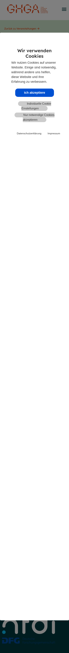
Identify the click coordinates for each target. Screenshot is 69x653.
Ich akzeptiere (34, 92)
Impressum (54, 133)
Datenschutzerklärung (29, 133)
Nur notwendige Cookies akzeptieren (38, 117)
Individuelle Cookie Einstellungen (36, 106)
